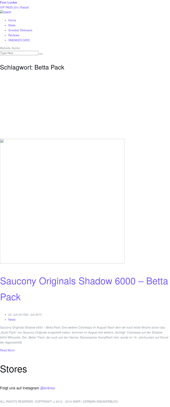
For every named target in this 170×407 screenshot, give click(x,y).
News (12, 25)
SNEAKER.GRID (19, 40)
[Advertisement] (85, 108)
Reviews (13, 35)
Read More (7, 350)
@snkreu (47, 387)
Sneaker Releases (20, 30)
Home (12, 20)
